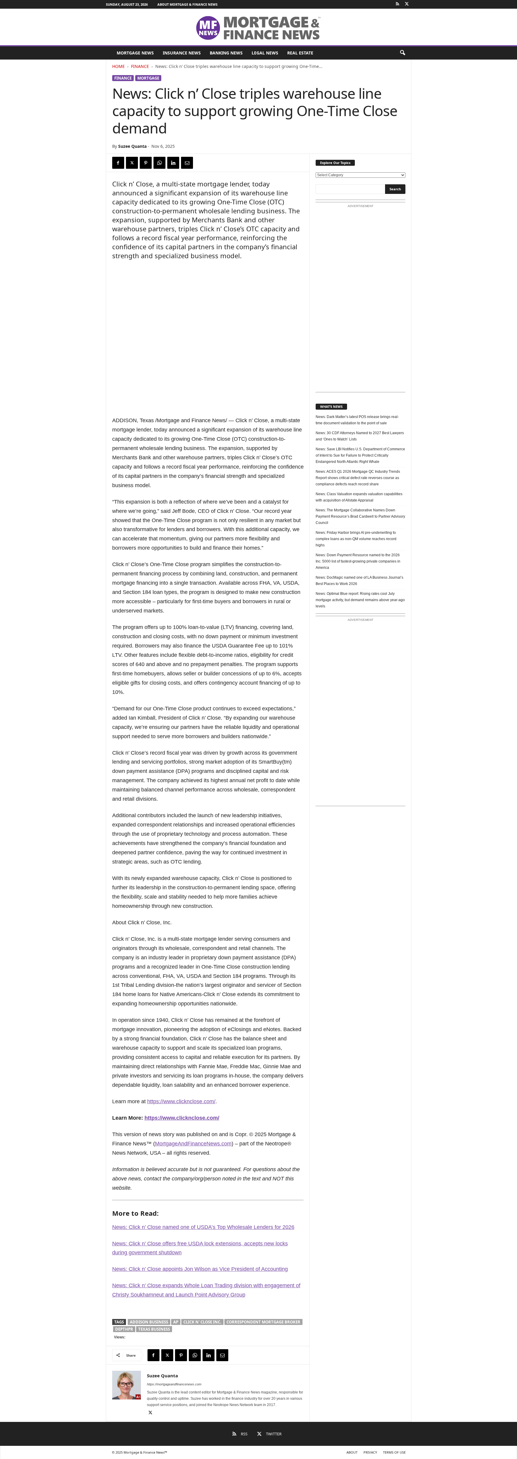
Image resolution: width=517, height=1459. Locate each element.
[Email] (187, 163)
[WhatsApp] (159, 163)
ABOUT (352, 1452)
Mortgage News (135, 53)
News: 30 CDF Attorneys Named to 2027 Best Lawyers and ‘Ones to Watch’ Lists (360, 436)
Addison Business (149, 1322)
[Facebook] (118, 163)
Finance (140, 66)
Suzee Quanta (132, 146)
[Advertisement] (360, 300)
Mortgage (148, 78)
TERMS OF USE (394, 1452)
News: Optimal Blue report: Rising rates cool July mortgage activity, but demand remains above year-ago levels (360, 600)
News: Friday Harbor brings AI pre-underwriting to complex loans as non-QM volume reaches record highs (356, 539)
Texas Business (154, 1329)
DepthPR (124, 1329)
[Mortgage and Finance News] (258, 27)
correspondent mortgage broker (263, 1322)
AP (175, 1322)
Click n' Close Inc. (202, 1322)
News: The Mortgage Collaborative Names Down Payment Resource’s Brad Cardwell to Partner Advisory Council (360, 516)
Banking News (226, 53)
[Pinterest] (146, 163)
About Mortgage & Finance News (187, 4)
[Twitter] (406, 4)
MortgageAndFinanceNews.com (193, 1144)
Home (118, 66)
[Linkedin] (173, 163)
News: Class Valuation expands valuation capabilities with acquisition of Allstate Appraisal (359, 497)
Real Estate (300, 53)
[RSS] (397, 4)
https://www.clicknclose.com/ (181, 1101)
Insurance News (182, 53)
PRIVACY (370, 1452)
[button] (402, 53)
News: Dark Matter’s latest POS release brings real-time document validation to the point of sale (357, 420)
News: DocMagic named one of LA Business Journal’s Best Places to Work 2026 (359, 580)
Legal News (265, 53)
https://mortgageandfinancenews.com (174, 1384)
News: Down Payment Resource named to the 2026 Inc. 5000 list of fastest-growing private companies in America (358, 561)
